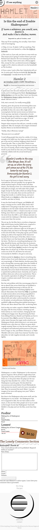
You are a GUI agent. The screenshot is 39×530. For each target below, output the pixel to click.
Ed (26, 72)
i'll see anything (13, 2)
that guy (19, 488)
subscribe (19, 519)
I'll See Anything (5, 526)
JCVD (28, 102)
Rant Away (5, 452)
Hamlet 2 (19, 79)
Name (3, 471)
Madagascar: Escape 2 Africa (13, 97)
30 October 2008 (11, 82)
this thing (19, 486)
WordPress (21, 526)
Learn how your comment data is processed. (18, 481)
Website (4, 475)
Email (3, 473)
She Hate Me (32, 72)
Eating (33, 63)
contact (19, 522)
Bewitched (7, 75)
